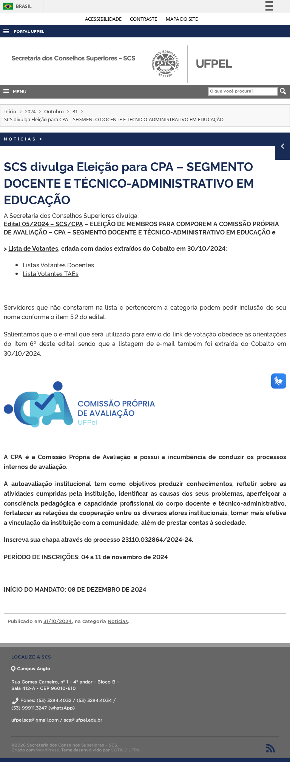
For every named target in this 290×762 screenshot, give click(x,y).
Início (10, 111)
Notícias (20, 139)
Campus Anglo (33, 668)
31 (75, 111)
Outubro (54, 111)
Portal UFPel (29, 31)
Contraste (144, 18)
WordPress (47, 750)
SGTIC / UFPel (125, 750)
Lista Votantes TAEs (51, 273)
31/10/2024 (57, 621)
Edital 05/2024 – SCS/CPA (43, 223)
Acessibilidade (104, 18)
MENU (18, 91)
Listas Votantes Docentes (58, 265)
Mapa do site (182, 18)
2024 (30, 111)
